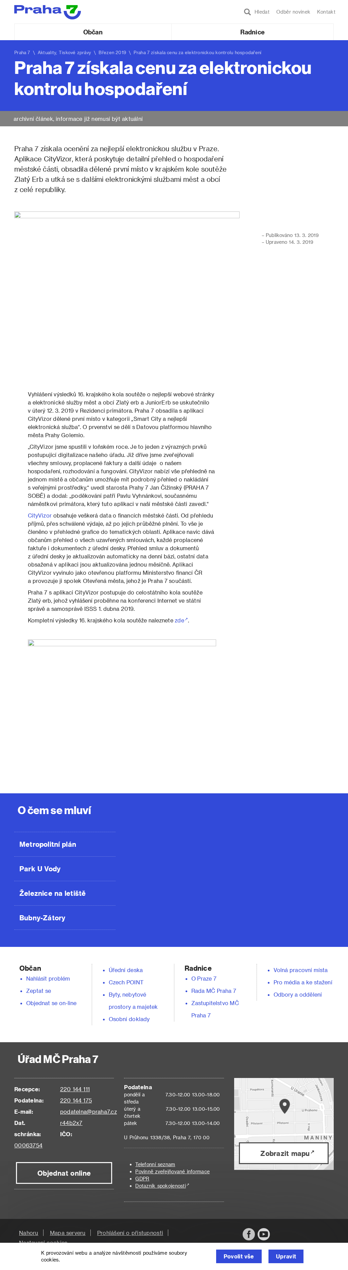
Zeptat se (38, 990)
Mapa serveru (68, 1232)
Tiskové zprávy (75, 52)
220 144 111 (75, 1089)
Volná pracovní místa (301, 970)
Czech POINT (126, 982)
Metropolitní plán (47, 844)
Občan (92, 31)
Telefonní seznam (155, 1164)
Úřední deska (126, 970)
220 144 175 (76, 1100)
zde (179, 620)
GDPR (142, 1178)
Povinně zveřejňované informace (172, 1171)
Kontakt (326, 12)
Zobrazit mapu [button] (285, 1153)
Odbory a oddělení (298, 994)
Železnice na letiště (52, 893)
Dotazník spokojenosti (160, 1186)
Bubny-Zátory (42, 918)
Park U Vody (40, 868)
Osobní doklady (129, 1019)
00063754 (28, 1145)
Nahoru (28, 1232)
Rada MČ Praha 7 (213, 990)
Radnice (252, 31)
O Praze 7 (203, 978)
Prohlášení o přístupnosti (130, 1232)
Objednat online (64, 1173)
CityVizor (40, 515)
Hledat (260, 12)
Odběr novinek (293, 12)
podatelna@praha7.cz (88, 1111)
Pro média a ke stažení (303, 982)
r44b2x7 (71, 1123)
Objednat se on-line (51, 1003)
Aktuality (47, 52)
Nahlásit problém (48, 978)
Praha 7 (22, 52)
